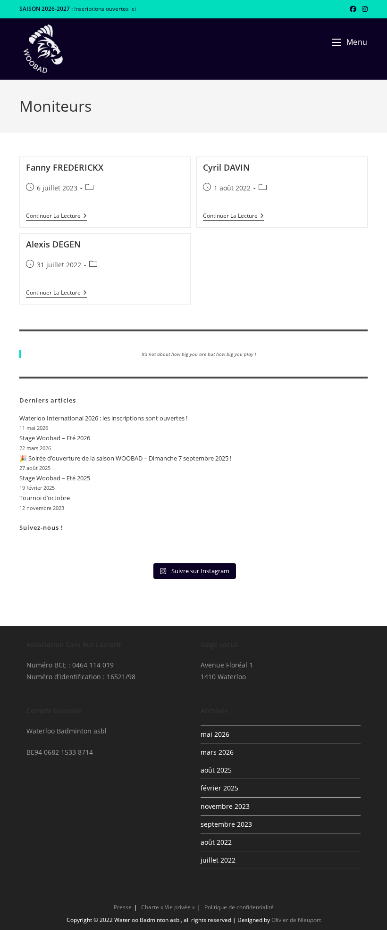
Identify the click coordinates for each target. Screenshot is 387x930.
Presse (123, 907)
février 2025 (219, 787)
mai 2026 (215, 734)
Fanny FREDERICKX (64, 167)
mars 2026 (217, 752)
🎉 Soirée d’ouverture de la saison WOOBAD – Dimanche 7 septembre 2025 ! (125, 458)
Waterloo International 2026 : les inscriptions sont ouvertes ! (103, 418)
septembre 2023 (226, 824)
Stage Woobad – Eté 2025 (54, 478)
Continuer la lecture (56, 217)
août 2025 (216, 769)
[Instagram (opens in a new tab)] (363, 9)
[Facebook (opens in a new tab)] (353, 9)
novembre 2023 (225, 806)
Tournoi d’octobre (44, 498)
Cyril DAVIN (226, 167)
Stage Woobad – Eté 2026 (54, 438)
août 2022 (216, 842)
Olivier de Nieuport (296, 920)
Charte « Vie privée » (168, 907)
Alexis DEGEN (53, 244)
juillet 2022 (218, 860)
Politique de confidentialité (239, 907)
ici (133, 9)
